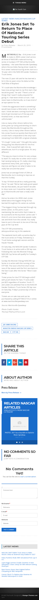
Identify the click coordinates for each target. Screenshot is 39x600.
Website (5, 520)
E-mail (4, 512)
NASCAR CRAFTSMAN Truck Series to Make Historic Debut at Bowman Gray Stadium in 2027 (18, 553)
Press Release (9, 45)
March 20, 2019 (24, 45)
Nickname (6, 503)
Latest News (8, 18)
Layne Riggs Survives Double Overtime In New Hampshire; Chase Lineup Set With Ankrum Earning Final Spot (19, 564)
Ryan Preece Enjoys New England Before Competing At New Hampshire (16, 570)
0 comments (7, 47)
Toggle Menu (20, 3)
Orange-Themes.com (29, 595)
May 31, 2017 (19, 437)
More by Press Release (10, 392)
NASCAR (19, 18)
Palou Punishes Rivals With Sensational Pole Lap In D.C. (19, 558)
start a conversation (28, 477)
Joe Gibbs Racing (9, 325)
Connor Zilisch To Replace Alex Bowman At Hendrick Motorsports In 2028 (17, 575)
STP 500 (15, 332)
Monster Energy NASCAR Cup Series (17, 328)
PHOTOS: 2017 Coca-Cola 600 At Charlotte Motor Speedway (19, 433)
